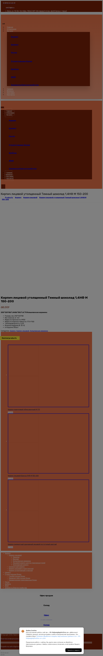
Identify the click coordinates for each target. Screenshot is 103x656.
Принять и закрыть (73, 650)
